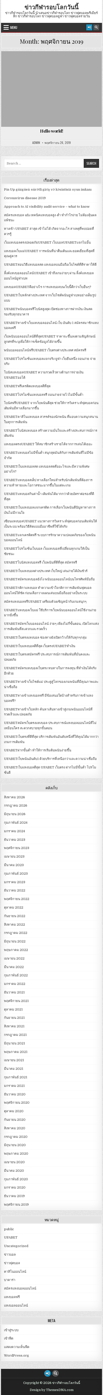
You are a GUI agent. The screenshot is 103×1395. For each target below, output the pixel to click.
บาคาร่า (9, 1280)
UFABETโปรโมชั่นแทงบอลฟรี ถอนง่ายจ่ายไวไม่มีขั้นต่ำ (43, 395)
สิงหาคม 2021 (14, 1026)
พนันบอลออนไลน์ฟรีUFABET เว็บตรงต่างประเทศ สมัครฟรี (45, 350)
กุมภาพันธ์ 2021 (15, 1077)
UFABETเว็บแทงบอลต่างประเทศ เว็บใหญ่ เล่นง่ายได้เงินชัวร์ (46, 571)
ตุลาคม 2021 (13, 1009)
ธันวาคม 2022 (14, 890)
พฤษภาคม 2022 (16, 950)
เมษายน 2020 (14, 1162)
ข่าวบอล (10, 1254)
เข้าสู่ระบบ (11, 1330)
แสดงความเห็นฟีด (16, 1347)
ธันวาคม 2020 (15, 1094)
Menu (13, 27)
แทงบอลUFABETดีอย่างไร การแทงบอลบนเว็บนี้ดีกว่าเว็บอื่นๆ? (47, 287)
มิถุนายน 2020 (15, 1145)
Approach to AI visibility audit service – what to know (47, 206)
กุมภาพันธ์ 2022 (16, 975)
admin (36, 142)
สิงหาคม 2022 (14, 924)
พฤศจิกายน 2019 (16, 1204)
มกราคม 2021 (14, 1086)
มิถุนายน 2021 (14, 1043)
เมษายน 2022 (14, 958)
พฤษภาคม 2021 (16, 1052)
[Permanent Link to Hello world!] (51, 89)
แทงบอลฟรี (12, 1297)
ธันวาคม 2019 (14, 1196)
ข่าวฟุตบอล (12, 1263)
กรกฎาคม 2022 (15, 933)
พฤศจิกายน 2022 (16, 899)
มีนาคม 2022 (14, 967)
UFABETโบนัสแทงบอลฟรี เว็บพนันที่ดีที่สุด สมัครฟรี (40, 562)
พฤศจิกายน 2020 (17, 1102)
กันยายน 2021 (14, 1018)
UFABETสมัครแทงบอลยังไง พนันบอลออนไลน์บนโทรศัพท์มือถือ (49, 579)
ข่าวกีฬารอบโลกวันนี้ (51, 7)
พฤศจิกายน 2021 (16, 1001)
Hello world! (51, 131)
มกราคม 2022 (14, 984)
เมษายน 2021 (14, 1060)
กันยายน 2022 (14, 916)
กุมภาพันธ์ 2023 (16, 873)
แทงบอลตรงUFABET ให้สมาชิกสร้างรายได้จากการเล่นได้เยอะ (48, 444)
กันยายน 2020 (15, 1120)
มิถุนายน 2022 (15, 941)
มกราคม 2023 (14, 882)
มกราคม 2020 (15, 1187)
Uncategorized (54, 63)
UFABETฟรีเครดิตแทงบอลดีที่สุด (27, 386)
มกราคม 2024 (14, 831)
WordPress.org (16, 1355)
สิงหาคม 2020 (14, 1128)
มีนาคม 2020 (14, 1171)
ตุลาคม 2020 (14, 1111)
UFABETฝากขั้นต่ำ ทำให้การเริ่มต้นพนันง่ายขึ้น (37, 750)
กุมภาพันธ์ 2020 (16, 1179)
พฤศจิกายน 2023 (16, 848)
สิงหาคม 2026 (14, 797)
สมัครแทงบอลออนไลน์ (20, 1288)
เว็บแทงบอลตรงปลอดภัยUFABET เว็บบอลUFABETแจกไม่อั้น (47, 242)
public (9, 1229)
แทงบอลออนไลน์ (16, 1305)
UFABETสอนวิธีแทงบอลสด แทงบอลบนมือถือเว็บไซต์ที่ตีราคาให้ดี (50, 264)
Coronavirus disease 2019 (25, 198)
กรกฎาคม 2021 (15, 1035)
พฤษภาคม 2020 (16, 1153)
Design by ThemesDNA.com (52, 1390)
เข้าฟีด (8, 1338)
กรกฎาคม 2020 (16, 1137)
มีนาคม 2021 (13, 1069)
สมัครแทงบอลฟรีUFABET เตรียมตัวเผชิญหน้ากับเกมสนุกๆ (45, 601)
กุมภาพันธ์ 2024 (16, 822)
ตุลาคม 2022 (13, 907)
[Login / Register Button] (89, 27)
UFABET (11, 1237)
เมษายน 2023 (14, 856)
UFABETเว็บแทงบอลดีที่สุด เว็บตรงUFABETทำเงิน (39, 646)
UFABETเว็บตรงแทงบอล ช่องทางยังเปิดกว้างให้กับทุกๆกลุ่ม (45, 637)
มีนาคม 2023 (14, 865)
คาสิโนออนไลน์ (15, 1271)
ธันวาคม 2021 (14, 992)
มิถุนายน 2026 (15, 814)
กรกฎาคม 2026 (15, 805)
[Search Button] (96, 27)
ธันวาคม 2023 (14, 840)
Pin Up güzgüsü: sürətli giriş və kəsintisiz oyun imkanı (48, 189)
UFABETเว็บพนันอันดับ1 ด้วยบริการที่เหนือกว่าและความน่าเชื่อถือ (50, 759)
